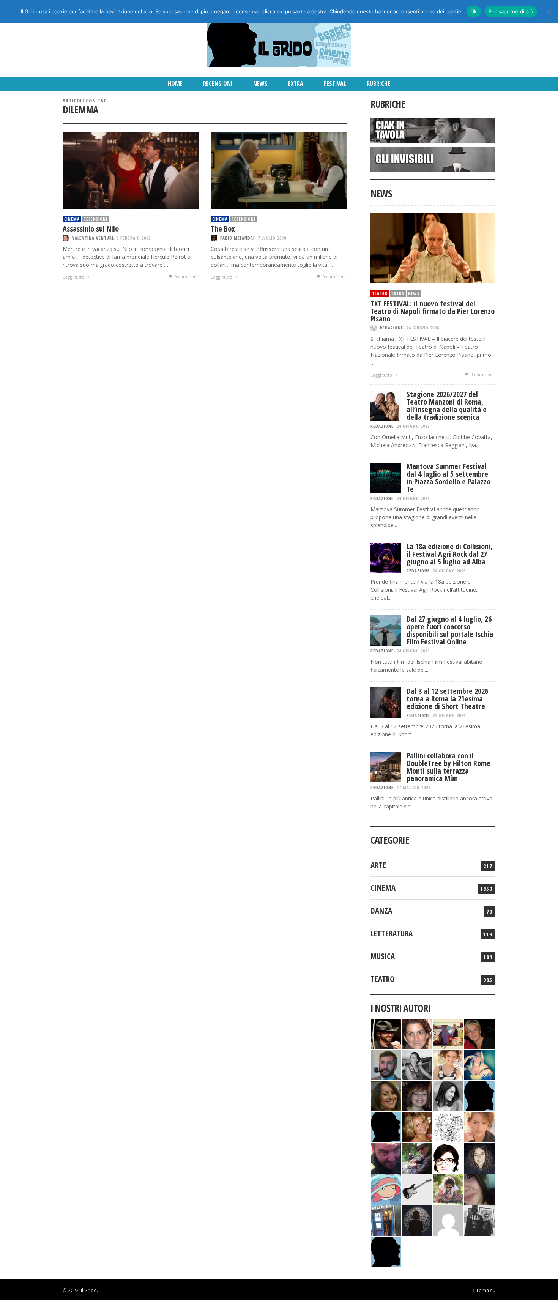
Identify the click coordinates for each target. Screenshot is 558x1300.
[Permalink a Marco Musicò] (386, 1126)
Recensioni (95, 219)
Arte (378, 865)
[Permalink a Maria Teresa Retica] (479, 1033)
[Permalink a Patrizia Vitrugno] (417, 1095)
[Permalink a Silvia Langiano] (479, 1157)
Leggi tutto (74, 277)
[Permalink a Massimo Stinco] (386, 1064)
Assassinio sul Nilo (91, 229)
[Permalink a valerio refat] (448, 1219)
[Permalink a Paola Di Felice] (417, 1126)
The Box (223, 229)
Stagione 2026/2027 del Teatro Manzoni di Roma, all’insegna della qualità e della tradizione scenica (447, 405)
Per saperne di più (511, 11)
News (413, 293)
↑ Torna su (484, 1290)
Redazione (391, 328)
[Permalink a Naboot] (417, 1188)
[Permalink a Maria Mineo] (386, 1188)
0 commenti (186, 276)
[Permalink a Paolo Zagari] (417, 1157)
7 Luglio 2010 (272, 238)
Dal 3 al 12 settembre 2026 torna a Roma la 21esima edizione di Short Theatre (447, 698)
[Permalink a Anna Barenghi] (448, 1157)
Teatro (380, 293)
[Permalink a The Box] (279, 169)
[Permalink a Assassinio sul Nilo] (131, 169)
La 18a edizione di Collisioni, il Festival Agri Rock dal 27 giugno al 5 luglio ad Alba (449, 554)
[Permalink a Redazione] (448, 1126)
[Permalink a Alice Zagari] (479, 1188)
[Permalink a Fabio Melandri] (386, 1033)
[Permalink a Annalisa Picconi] (479, 1126)
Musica (382, 956)
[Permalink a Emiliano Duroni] (448, 1033)
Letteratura (391, 933)
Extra (398, 293)
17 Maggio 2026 (413, 787)
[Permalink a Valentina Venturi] (417, 1033)
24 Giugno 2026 (422, 328)
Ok (473, 11)
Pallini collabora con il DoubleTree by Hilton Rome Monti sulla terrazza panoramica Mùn (448, 766)
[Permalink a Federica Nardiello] (417, 1219)
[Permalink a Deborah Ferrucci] (386, 1095)
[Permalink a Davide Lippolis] (386, 1157)
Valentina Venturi (92, 238)
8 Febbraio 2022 (134, 238)
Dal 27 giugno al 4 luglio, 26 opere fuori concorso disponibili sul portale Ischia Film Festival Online (450, 630)
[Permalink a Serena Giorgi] (417, 1064)
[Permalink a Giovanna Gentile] (448, 1095)
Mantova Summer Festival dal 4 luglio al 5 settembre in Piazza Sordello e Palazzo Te (448, 477)
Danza (381, 910)
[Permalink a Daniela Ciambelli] (479, 1064)
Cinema (72, 219)
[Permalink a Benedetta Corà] (448, 1064)
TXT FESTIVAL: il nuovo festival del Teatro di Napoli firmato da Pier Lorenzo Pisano (432, 311)
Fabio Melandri (237, 238)
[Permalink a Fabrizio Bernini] (479, 1095)
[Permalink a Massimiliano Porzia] (386, 1250)
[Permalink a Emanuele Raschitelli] (479, 1219)
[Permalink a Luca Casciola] (386, 1219)
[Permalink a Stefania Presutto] (448, 1188)
